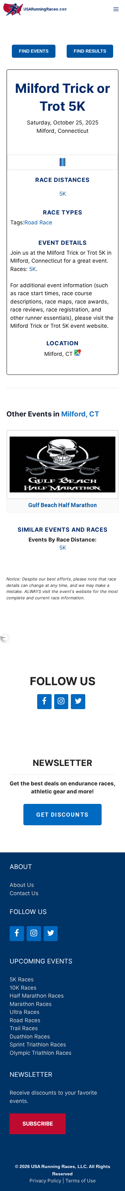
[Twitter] (78, 701)
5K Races (22, 979)
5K (62, 194)
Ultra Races (24, 1012)
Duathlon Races (30, 1036)
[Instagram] (61, 701)
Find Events (33, 51)
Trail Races (24, 1028)
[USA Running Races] (34, 9)
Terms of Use (80, 1181)
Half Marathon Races (37, 995)
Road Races (25, 1020)
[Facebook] (44, 701)
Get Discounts (62, 814)
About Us (22, 885)
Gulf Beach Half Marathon (62, 505)
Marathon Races (31, 1004)
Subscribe (37, 1123)
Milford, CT (80, 414)
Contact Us (24, 893)
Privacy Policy (45, 1181)
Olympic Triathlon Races (40, 1053)
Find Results (90, 51)
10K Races (23, 988)
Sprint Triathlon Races (38, 1044)
